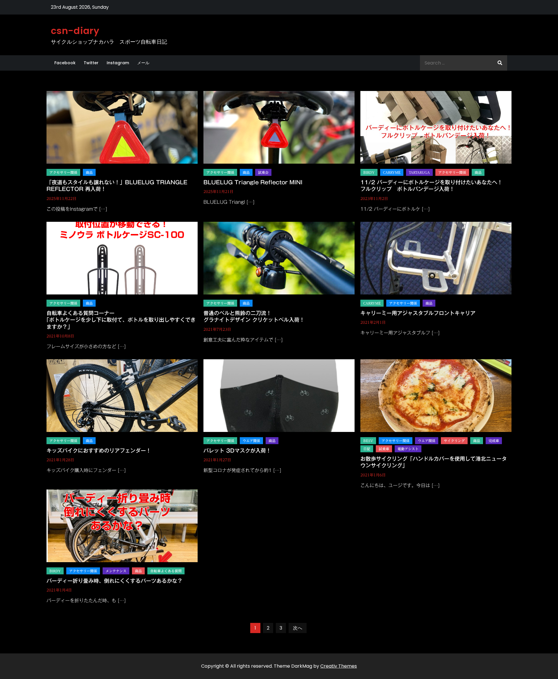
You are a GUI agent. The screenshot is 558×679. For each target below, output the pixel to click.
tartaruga (419, 172)
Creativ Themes (338, 666)
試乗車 (384, 449)
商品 (89, 172)
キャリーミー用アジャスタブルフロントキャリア (417, 313)
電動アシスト (408, 449)
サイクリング (454, 440)
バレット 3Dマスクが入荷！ (237, 450)
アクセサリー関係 (63, 172)
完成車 (494, 440)
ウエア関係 (251, 440)
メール (143, 63)
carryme (391, 172)
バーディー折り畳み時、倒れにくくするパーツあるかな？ (114, 580)
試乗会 (263, 172)
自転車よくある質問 (166, 571)
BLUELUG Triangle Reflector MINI (253, 182)
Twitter (91, 63)
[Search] (500, 63)
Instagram (118, 63)
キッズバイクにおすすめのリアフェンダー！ (98, 450)
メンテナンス (115, 571)
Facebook (65, 63)
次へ (297, 628)
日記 (366, 449)
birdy (369, 172)
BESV (368, 440)
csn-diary (75, 30)
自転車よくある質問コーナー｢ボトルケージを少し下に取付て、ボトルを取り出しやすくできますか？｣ (121, 319)
